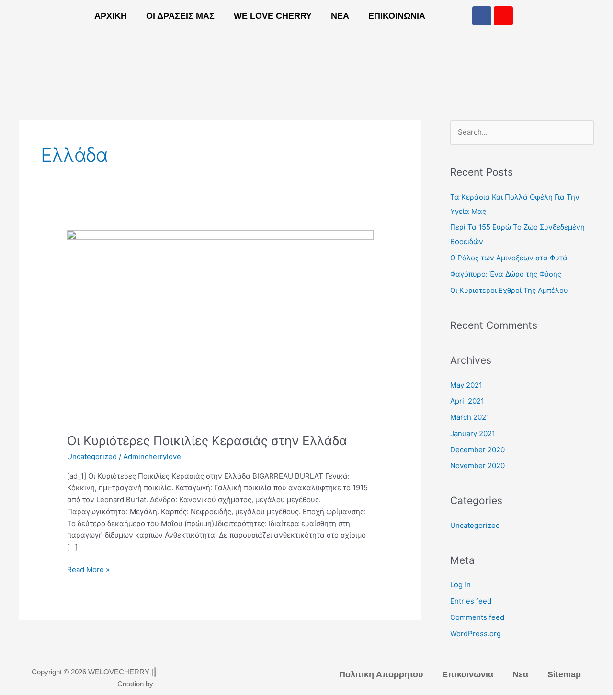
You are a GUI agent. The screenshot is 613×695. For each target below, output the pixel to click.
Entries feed (470, 600)
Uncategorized (92, 456)
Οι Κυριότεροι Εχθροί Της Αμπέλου (509, 290)
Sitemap (564, 674)
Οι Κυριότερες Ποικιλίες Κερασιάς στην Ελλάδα (207, 440)
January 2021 (472, 433)
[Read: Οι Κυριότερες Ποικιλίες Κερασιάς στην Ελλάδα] (220, 325)
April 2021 (467, 400)
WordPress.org (475, 633)
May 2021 (466, 385)
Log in (460, 584)
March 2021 (469, 417)
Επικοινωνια (396, 16)
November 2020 (477, 465)
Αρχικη (110, 16)
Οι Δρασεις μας (180, 16)
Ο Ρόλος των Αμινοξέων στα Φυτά (509, 257)
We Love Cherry (273, 16)
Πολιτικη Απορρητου (381, 674)
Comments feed (477, 617)
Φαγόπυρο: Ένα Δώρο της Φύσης (505, 274)
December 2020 (477, 449)
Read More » (88, 569)
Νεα (340, 16)
